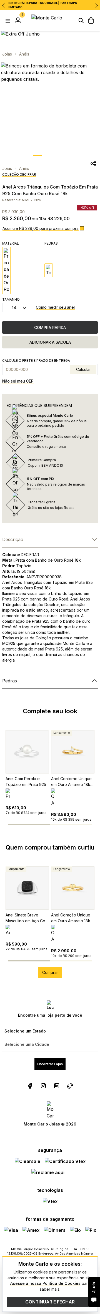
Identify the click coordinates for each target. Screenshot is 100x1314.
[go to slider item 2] (62, 155)
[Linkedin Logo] (56, 1085)
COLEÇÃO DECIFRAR (19, 174)
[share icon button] (93, 163)
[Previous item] (3, 5)
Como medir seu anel (55, 307)
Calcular (83, 369)
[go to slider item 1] (50, 155)
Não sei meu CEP (18, 381)
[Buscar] (81, 20)
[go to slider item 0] (37, 155)
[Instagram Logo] (43, 1085)
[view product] (27, 751)
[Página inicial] (50, 20)
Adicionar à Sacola (50, 342)
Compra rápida (50, 327)
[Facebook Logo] (30, 1085)
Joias (7, 54)
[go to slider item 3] (84, 824)
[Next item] (96, 5)
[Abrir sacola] (91, 20)
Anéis (24, 54)
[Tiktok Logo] (70, 1085)
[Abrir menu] (7, 20)
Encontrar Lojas (50, 1064)
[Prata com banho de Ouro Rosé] (6, 270)
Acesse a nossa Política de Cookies (45, 1283)
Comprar (50, 972)
